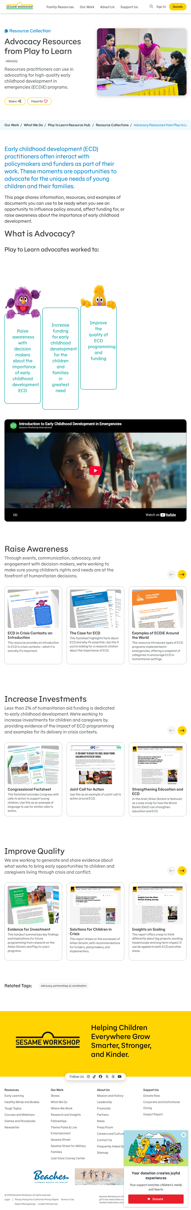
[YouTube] (119, 1076)
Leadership (104, 1102)
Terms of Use (67, 1199)
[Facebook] (100, 1076)
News (101, 1121)
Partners (103, 1115)
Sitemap (102, 1153)
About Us (107, 7)
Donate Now (151, 1096)
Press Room (105, 1127)
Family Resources (60, 7)
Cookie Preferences (48, 1204)
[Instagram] (88, 1076)
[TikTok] (94, 1076)
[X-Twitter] (107, 1076)
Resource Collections (112, 125)
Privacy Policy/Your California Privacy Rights (37, 1199)
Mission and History (110, 1096)
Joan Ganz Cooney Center (68, 1158)
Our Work (87, 7)
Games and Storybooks (19, 1121)
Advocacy (11, 61)
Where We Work (61, 1108)
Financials (104, 1108)
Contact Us (104, 1140)
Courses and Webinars (19, 1115)
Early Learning (14, 1096)
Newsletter (12, 1127)
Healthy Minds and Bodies (21, 1102)
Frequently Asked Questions (116, 1146)
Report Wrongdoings (25, 1204)
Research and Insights (66, 1115)
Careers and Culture (110, 1134)
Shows (55, 1096)
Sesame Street (61, 1139)
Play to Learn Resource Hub (69, 125)
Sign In (161, 7)
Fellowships (59, 1121)
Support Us (129, 7)
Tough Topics (12, 1108)
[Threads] (113, 1076)
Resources (11, 1090)
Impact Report (153, 1114)
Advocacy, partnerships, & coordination (63, 985)
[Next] (182, 574)
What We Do (33, 125)
